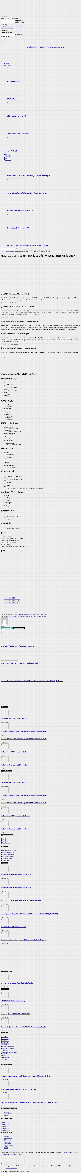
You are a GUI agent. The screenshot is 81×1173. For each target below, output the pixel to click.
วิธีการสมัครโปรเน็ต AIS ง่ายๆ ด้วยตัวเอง (14, 718)
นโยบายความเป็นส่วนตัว (7, 28)
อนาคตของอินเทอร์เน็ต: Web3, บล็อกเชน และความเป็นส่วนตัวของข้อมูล (24, 731)
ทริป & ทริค (8, 65)
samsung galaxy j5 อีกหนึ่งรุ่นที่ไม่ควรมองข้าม (15, 1014)
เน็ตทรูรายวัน (6, 860)
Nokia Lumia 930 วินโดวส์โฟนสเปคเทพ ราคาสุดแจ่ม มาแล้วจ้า (21, 901)
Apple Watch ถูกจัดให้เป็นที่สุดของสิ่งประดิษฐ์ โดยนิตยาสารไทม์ (28, 614)
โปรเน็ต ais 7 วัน (5, 1128)
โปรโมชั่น (8, 160)
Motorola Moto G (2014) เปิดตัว (12, 603)
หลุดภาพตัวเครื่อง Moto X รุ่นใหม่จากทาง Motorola (17, 646)
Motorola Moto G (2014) (10, 597)
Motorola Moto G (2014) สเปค (11, 601)
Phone (7, 251)
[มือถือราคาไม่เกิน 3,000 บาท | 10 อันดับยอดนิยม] (5, 884)
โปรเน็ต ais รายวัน (7, 858)
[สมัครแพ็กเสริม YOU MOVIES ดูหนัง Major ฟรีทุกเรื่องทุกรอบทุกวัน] (15, 172)
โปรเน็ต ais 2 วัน (5, 1124)
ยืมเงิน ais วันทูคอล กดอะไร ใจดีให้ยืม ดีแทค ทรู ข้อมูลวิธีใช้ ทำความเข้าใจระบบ (26, 1076)
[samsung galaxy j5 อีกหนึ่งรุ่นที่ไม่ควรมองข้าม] (5, 1010)
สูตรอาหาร (5, 1039)
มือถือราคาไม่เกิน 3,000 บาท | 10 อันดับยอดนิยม (16, 887)
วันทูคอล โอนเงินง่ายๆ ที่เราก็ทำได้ (18, 228)
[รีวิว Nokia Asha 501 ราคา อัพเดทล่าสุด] (5, 923)
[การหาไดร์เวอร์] (15, 147)
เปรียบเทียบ (8, 156)
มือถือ (4, 1055)
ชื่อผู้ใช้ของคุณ (19, 20)
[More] (38, 264)
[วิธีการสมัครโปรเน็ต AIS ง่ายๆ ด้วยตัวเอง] (5, 715)
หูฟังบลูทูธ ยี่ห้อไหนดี (8, 852)
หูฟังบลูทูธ (5, 1050)
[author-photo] (4, 624)
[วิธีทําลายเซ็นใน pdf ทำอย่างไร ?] (15, 112)
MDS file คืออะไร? (13, 81)
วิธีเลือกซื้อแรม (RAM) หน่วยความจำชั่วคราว (15, 752)
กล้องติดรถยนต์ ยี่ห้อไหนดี (9, 850)
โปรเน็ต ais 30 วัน (5, 1130)
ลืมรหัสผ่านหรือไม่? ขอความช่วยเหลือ (11, 26)
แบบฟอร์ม (5, 1037)
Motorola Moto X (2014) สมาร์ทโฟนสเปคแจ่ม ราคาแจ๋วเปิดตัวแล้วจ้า (27, 616)
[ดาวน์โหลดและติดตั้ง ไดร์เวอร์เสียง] (15, 130)
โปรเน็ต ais (5, 841)
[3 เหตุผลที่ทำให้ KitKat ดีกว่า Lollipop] (5, 997)
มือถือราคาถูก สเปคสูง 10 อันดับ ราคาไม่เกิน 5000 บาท (18, 1089)
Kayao (2, 626)
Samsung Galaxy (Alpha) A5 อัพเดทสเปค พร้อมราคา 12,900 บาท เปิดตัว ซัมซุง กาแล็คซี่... (30, 1102)
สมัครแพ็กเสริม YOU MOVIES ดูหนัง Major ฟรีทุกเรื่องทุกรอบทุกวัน (28, 176)
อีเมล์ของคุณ (18, 34)
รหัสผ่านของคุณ (19, 22)
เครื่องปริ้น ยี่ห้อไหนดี (8, 854)
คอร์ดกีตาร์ (5, 1041)
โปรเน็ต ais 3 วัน (5, 1126)
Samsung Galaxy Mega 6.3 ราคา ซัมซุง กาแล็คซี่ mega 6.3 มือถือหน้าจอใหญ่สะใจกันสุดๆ (29, 914)
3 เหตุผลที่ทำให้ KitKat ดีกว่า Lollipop (13, 1001)
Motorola (11, 251)
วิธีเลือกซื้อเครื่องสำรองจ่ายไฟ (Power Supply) (15, 765)
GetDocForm (5, 1054)
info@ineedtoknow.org (12, 1168)
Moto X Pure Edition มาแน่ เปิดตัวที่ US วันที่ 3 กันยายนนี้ (19, 663)
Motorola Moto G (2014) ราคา (12, 599)
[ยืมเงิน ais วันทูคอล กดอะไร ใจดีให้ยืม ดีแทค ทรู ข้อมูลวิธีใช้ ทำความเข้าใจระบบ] (5, 1072)
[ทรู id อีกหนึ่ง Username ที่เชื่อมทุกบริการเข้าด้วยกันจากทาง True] (15, 242)
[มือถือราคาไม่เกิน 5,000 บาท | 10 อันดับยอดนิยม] (5, 871)
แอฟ (6, 158)
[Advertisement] (19, 50)
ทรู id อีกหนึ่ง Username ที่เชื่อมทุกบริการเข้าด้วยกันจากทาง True (27, 245)
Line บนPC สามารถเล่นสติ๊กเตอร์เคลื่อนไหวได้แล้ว (17, 983)
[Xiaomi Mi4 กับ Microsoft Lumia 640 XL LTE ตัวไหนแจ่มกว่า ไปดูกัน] (5, 1023)
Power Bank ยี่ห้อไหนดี (8, 856)
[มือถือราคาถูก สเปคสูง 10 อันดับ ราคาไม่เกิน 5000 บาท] (5, 1086)
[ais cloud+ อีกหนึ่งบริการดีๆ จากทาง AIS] (15, 207)
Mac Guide (8, 154)
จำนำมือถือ (5, 1043)
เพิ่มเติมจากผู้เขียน (19, 628)
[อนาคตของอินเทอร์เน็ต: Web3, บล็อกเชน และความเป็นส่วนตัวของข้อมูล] (5, 728)
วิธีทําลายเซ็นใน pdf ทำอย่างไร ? (17, 116)
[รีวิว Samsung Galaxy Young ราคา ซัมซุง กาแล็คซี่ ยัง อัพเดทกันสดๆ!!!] (5, 936)
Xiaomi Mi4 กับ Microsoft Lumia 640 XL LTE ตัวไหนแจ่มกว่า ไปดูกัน (23, 1027)
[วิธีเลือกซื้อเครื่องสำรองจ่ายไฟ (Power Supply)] (5, 761)
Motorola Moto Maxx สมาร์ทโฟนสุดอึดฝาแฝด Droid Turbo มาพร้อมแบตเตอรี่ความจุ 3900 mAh (32, 681)
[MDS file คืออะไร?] (15, 78)
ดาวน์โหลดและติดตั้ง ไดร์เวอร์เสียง (18, 133)
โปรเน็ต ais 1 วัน (5, 1122)
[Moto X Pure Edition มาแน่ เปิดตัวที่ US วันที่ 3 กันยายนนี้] (9, 660)
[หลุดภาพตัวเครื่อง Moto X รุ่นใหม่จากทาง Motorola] (9, 642)
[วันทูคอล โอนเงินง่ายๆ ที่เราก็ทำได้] (15, 224)
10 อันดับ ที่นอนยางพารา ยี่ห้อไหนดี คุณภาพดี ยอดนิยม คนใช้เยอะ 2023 (24, 739)
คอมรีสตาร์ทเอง (12, 99)
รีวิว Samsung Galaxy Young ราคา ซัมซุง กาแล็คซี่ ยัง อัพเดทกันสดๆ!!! (23, 940)
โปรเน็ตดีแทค (6, 843)
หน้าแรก (7, 63)
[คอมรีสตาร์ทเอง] (15, 95)
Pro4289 (4, 1044)
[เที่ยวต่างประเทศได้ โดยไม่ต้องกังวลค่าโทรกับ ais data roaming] (15, 189)
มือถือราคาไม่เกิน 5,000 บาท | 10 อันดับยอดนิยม (16, 874)
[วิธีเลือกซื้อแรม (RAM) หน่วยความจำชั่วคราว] (5, 748)
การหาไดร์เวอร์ (12, 151)
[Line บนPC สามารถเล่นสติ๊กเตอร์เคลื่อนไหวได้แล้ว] (5, 980)
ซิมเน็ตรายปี (5, 1057)
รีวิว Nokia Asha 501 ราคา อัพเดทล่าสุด (13, 927)
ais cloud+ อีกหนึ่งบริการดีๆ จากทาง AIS (20, 210)
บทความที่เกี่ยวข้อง (7, 628)
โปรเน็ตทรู (5, 839)
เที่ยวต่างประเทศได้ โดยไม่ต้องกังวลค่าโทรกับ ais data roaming (27, 193)
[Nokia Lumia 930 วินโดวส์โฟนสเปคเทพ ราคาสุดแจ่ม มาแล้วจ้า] (5, 897)
